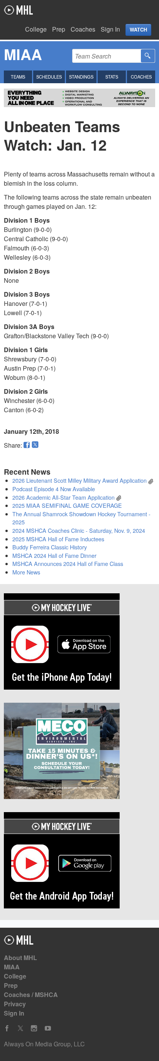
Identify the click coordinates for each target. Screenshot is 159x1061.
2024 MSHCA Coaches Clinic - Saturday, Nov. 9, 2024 (78, 530)
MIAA (12, 966)
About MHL (20, 957)
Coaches (83, 29)
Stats (111, 77)
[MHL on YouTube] (48, 1028)
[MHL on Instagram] (34, 1028)
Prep (58, 29)
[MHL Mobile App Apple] (79, 642)
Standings (81, 77)
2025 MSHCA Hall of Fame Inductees (58, 539)
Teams (18, 77)
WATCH (138, 29)
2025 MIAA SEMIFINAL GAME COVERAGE (67, 505)
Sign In (110, 29)
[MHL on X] (20, 1028)
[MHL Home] (19, 942)
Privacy (15, 1003)
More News (26, 572)
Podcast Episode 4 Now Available (53, 489)
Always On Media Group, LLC (44, 1043)
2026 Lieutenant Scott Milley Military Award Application (79, 480)
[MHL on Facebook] (7, 1028)
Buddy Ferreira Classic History (49, 547)
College (36, 29)
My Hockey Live (18, 10)
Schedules (49, 77)
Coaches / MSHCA (31, 994)
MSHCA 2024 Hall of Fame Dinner (54, 555)
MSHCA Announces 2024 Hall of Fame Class (67, 563)
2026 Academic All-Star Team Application (63, 497)
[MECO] (79, 752)
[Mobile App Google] (79, 861)
